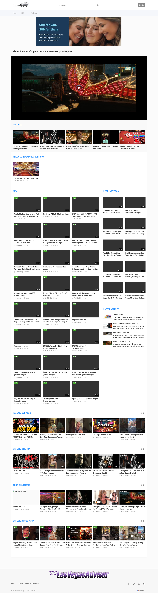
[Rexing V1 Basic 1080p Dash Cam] (108, 326)
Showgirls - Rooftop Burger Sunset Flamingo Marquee (42, 51)
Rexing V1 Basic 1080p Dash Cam (125, 324)
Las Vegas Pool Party (23, 521)
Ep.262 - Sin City (19, 471)
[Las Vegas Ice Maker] (108, 333)
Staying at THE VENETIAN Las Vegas (56, 214)
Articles (34, 13)
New (15, 191)
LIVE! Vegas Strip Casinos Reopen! (25, 178)
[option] (26, 140)
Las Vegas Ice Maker (121, 332)
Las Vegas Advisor (22, 413)
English (141, 590)
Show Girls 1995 (19, 507)
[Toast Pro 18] (108, 316)
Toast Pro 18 (118, 315)
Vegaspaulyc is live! (79, 320)
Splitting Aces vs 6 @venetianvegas (85, 399)
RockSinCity (18, 181)
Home (15, 13)
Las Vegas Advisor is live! (75, 435)
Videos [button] (23, 13)
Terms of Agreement (32, 583)
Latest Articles (111, 309)
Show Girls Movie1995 (121, 341)
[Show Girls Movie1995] (108, 343)
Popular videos (111, 191)
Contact (20, 583)
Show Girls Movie (21, 485)
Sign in (141, 5)
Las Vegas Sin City (21, 449)
